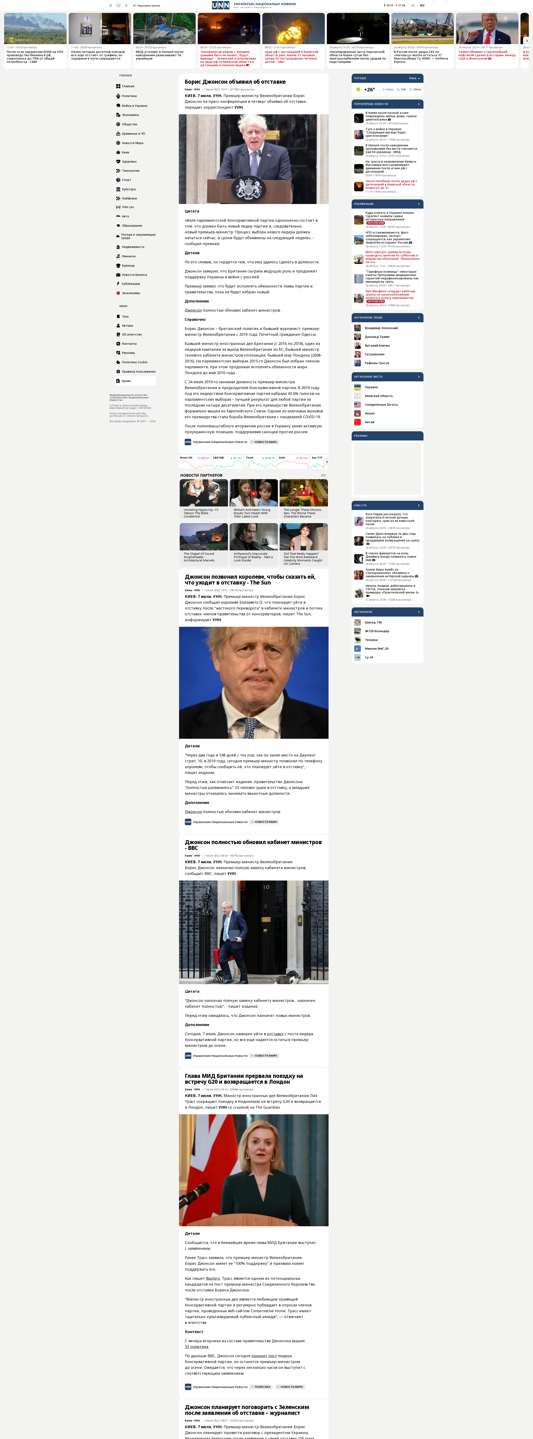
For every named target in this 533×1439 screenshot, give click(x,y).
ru (422, 5)
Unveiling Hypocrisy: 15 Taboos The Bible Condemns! (201, 512)
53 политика (196, 1346)
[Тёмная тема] (126, 5)
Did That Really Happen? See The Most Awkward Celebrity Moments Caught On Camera (303, 558)
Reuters (213, 1278)
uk (413, 5)
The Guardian (267, 1107)
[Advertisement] (387, 469)
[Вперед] (527, 41)
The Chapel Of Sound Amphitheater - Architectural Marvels (199, 556)
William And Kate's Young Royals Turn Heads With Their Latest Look (252, 512)
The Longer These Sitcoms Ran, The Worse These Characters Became (302, 512)
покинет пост (264, 1355)
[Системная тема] (118, 5)
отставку (275, 1033)
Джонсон (193, 310)
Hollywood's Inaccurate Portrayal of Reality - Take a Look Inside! (253, 556)
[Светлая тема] (111, 5)
